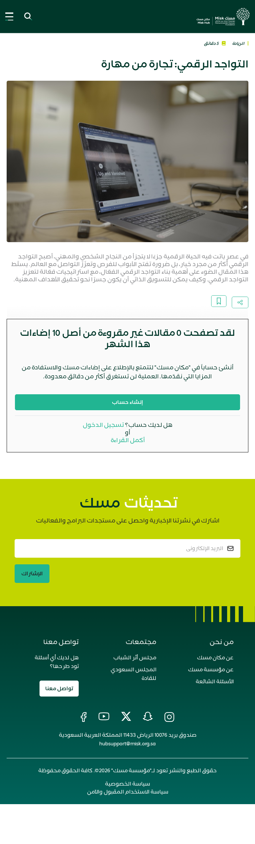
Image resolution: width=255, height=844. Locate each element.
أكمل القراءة (128, 440)
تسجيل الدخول (103, 425)
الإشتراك (32, 574)
